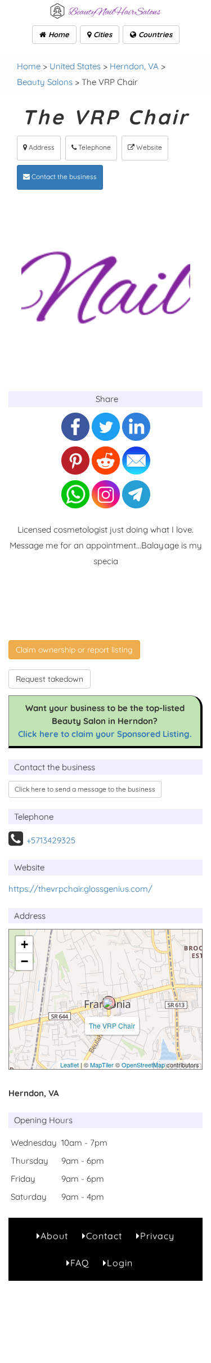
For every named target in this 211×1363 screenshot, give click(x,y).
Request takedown (49, 679)
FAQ (79, 1262)
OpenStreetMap (143, 1064)
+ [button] (24, 944)
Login (120, 1262)
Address (41, 147)
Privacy (157, 1235)
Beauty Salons (45, 82)
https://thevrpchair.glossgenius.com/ (80, 888)
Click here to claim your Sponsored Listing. (105, 734)
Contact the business (63, 176)
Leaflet (69, 1064)
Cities (101, 34)
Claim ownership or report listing (74, 650)
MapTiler (102, 1064)
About (54, 1235)
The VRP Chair (112, 1025)
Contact (104, 1235)
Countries (154, 34)
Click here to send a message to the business (85, 789)
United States (75, 66)
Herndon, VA (134, 66)
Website (148, 147)
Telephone (94, 147)
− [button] (24, 961)
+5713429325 (50, 840)
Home (57, 34)
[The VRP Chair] (108, 1002)
